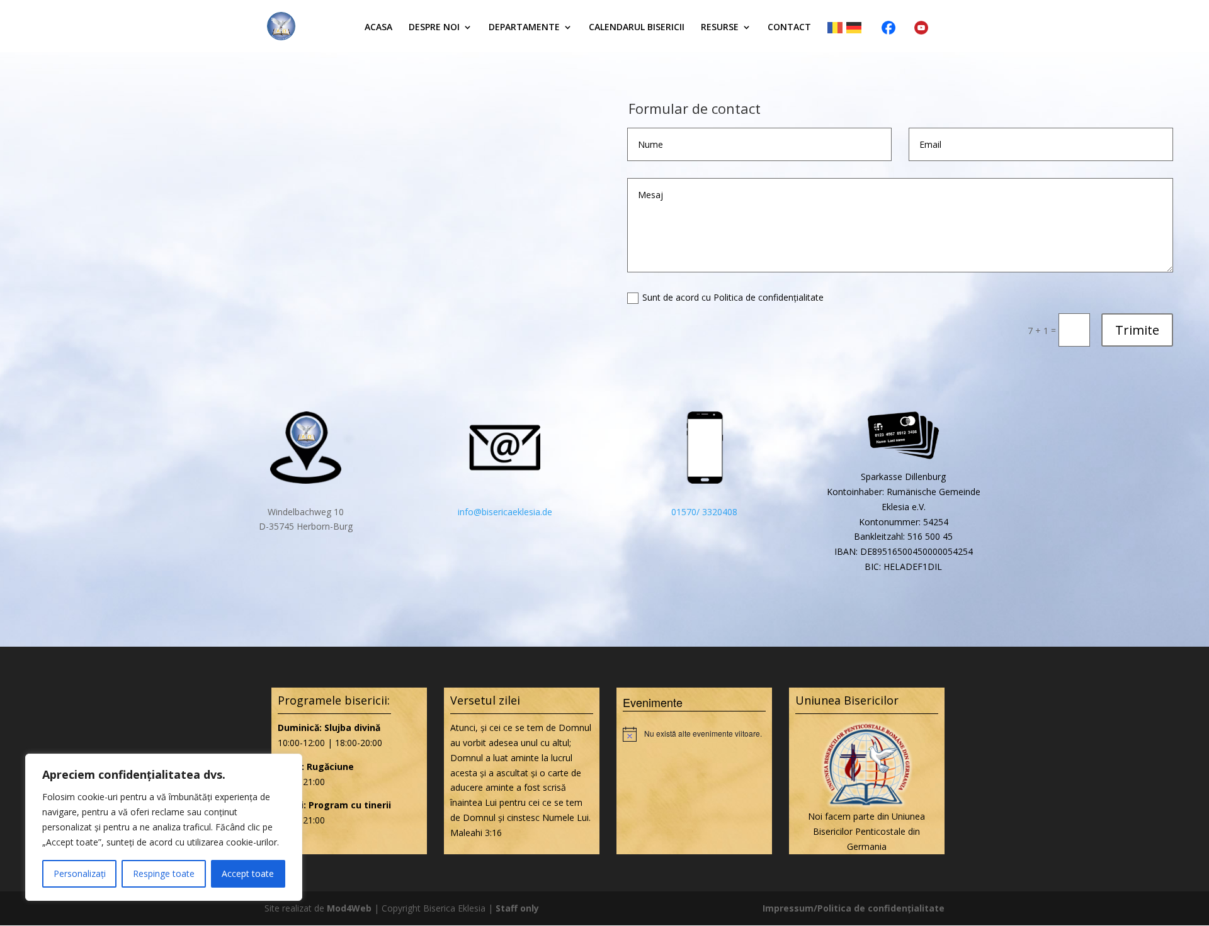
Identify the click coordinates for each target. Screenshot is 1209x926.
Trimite (1137, 329)
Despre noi (434, 28)
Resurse (720, 28)
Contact (789, 28)
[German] (855, 27)
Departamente (524, 28)
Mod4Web (349, 908)
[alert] (694, 734)
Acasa (378, 28)
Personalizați (80, 873)
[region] (163, 827)
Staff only (517, 908)
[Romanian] (836, 27)
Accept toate (248, 873)
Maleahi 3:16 (476, 833)
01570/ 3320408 (704, 512)
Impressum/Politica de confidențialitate (854, 908)
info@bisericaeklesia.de (505, 512)
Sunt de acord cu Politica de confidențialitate (733, 297)
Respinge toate (164, 873)
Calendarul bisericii (636, 28)
